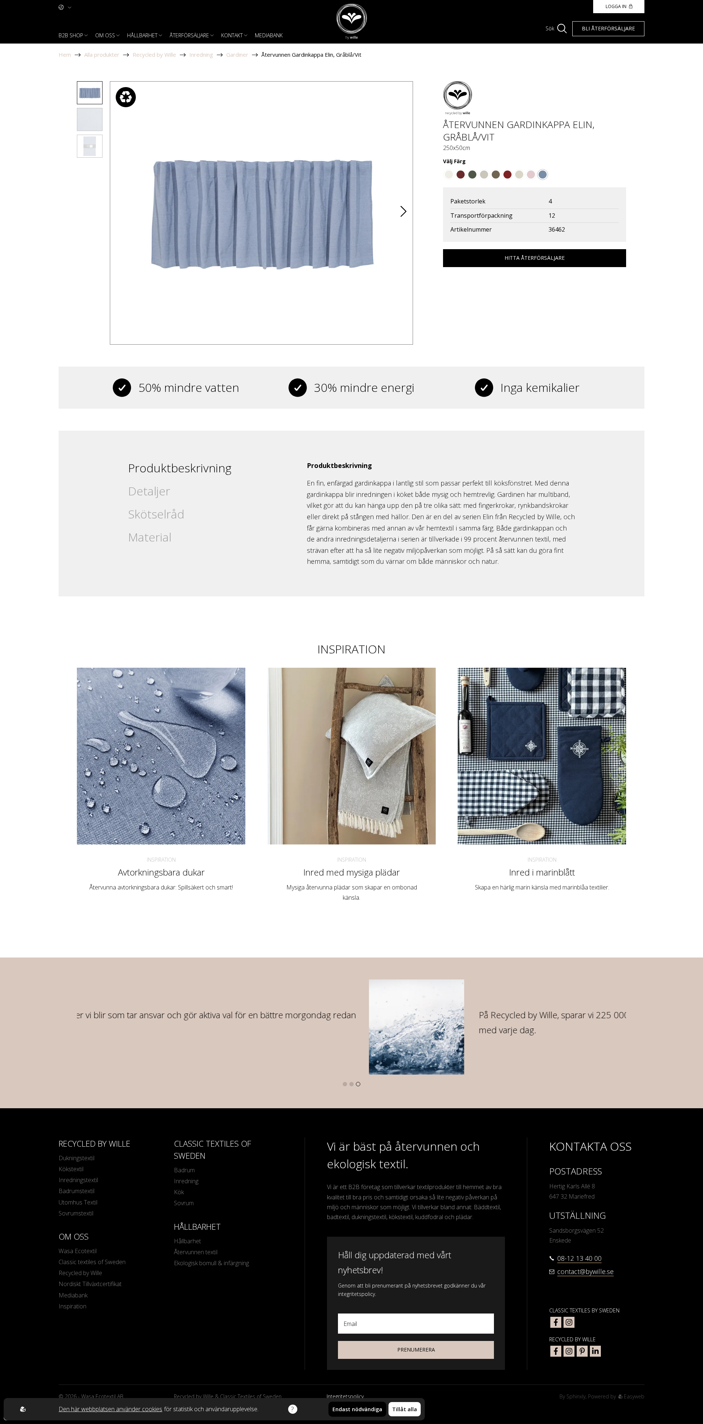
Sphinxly (575, 1396)
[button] (403, 213)
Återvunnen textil (195, 1252)
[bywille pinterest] (582, 1351)
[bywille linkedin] (595, 1351)
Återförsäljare (189, 35)
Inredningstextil (78, 1180)
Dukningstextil (76, 1158)
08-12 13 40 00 (579, 1258)
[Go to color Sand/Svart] (496, 174)
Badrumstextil (76, 1191)
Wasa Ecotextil (78, 1251)
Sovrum (184, 1203)
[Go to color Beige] (449, 174)
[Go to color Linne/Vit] (519, 174)
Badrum (184, 1170)
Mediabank (269, 35)
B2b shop (71, 35)
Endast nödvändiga (357, 1409)
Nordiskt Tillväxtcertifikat (90, 1284)
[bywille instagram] (568, 1351)
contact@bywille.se (585, 1271)
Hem (65, 54)
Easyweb (633, 1396)
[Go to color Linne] (484, 174)
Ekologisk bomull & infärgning (211, 1263)
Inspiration (161, 859)
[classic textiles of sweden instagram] (568, 1322)
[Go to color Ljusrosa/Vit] (531, 174)
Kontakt (232, 35)
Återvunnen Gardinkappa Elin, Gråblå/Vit (311, 54)
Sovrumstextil (76, 1213)
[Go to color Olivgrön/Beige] (472, 174)
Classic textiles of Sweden (92, 1262)
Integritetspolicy (345, 1396)
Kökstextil (71, 1169)
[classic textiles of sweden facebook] (555, 1322)
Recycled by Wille (154, 54)
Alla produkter (101, 54)
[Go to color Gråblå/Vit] (542, 174)
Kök (179, 1192)
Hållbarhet (142, 35)
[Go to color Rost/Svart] (460, 174)
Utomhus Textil (78, 1202)
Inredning (201, 54)
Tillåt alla (404, 1409)
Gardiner (237, 54)
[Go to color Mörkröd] (507, 174)
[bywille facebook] (555, 1351)
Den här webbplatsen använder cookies (110, 1409)
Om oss (105, 35)
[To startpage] (351, 22)
